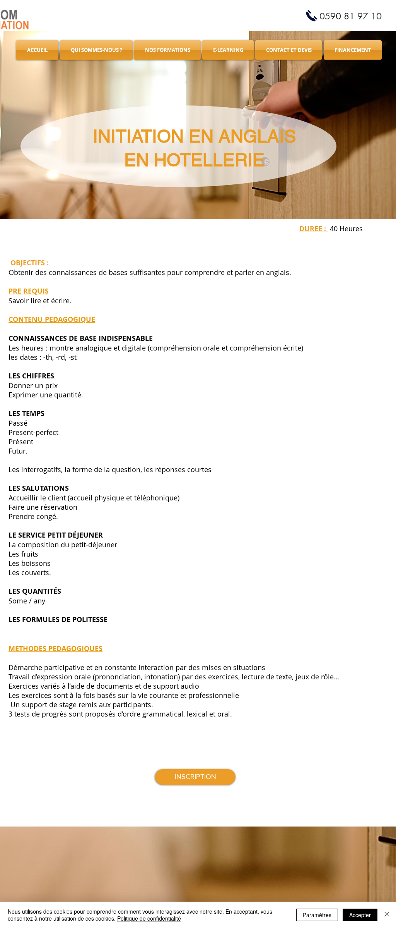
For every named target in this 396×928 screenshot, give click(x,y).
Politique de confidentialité (149, 918)
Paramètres (317, 915)
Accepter (360, 915)
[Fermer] (386, 915)
